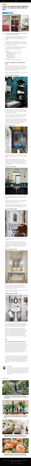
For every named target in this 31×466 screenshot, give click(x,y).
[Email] (3, 45)
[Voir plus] (14, 13)
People (9, 460)
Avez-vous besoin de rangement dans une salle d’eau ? (13, 59)
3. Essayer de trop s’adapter (10, 55)
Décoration (25, 460)
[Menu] (3, 1)
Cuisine (16, 460)
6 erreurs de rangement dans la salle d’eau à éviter (13, 52)
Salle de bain (4, 4)
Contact (18, 461)
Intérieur (12, 460)
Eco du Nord (12, 463)
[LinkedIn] (3, 39)
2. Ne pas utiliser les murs (9, 54)
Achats (15, 461)
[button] (20, 51)
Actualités (5, 460)
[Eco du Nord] (16, 1)
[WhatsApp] (3, 43)
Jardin (12, 461)
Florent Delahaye (9, 366)
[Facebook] (3, 35)
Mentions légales (21, 463)
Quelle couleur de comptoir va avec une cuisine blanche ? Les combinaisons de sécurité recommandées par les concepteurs (15, 436)
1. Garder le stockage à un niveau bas (11, 53)
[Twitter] (3, 37)
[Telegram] (3, 41)
